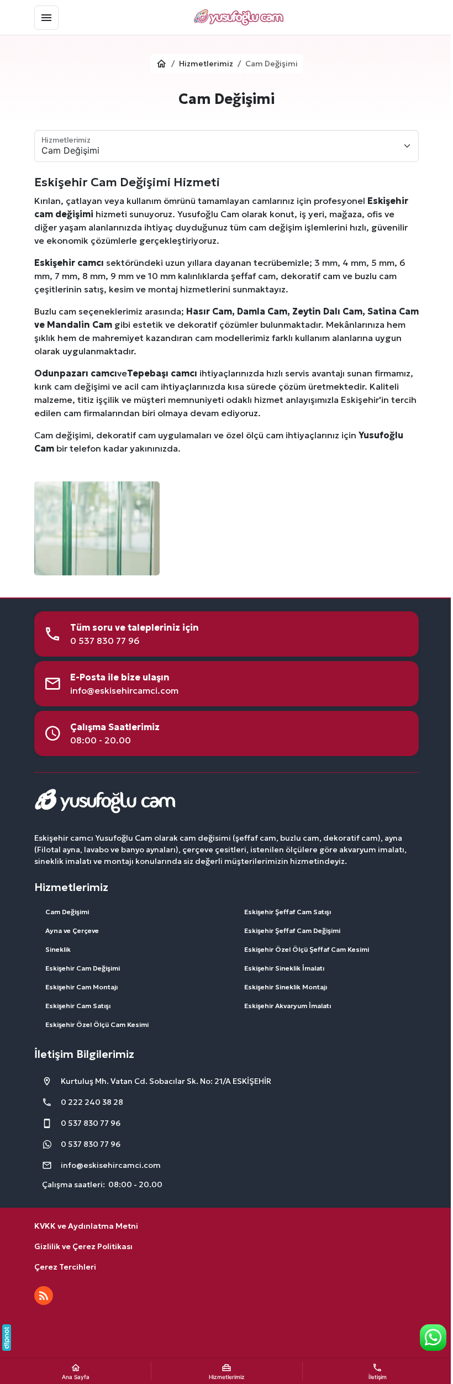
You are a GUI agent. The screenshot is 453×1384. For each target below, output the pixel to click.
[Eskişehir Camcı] (238, 17)
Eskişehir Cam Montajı (81, 987)
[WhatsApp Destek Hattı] (433, 1337)
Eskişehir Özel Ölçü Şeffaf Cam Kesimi (306, 949)
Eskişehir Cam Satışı (77, 1006)
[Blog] (43, 1295)
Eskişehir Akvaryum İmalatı (287, 1006)
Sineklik (58, 949)
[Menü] (46, 18)
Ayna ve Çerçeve (72, 930)
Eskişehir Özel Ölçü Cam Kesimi (97, 1024)
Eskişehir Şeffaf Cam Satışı (287, 912)
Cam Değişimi (67, 912)
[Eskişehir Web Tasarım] (6, 1337)
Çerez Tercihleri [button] (65, 1267)
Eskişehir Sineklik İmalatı (284, 968)
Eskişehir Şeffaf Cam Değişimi (292, 930)
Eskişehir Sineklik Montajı (285, 987)
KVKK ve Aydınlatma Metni (86, 1226)
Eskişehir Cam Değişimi (82, 968)
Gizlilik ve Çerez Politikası (83, 1246)
